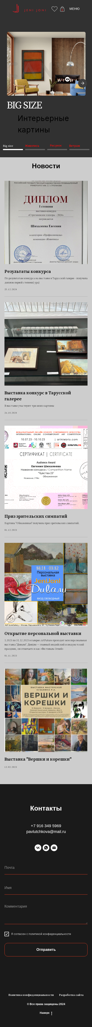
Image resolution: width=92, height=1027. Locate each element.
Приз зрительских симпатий (35, 516)
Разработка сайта (71, 995)
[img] (46, 64)
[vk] (38, 847)
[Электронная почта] (54, 847)
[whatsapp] (46, 847)
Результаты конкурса (27, 271)
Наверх (45, 1012)
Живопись (32, 145)
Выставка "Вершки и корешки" (37, 759)
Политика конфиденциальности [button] (31, 995)
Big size (8, 146)
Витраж (74, 145)
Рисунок (56, 145)
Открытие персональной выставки (42, 633)
